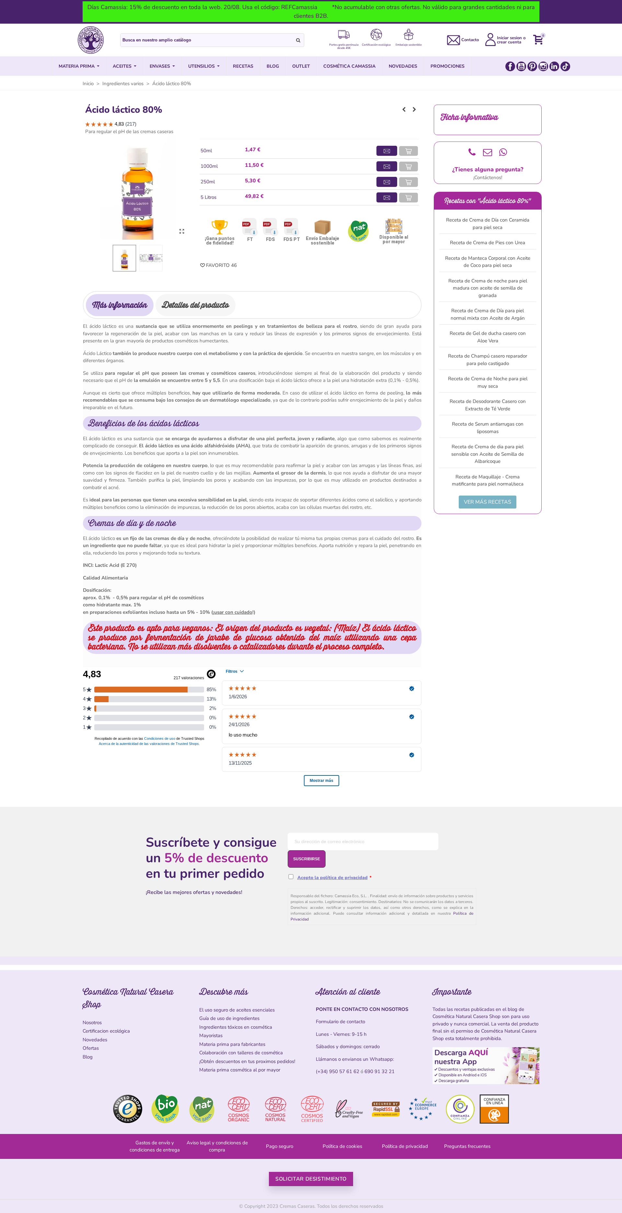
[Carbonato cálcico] (414, 109)
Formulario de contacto (340, 1021)
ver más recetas (487, 502)
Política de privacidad (405, 1146)
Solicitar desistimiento (311, 1179)
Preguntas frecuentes (467, 1146)
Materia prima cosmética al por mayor (239, 1070)
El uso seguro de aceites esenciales (237, 1010)
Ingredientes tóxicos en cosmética (235, 1027)
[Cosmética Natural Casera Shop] (91, 40)
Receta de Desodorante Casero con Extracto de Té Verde (488, 405)
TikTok (565, 66)
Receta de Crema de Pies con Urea (487, 242)
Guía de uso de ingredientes (229, 1018)
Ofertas (91, 1048)
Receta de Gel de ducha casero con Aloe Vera (488, 337)
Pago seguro (279, 1146)
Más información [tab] (119, 305)
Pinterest (532, 66)
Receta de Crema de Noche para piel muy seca (487, 382)
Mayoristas (211, 1035)
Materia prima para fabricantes (232, 1044)
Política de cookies (342, 1146)
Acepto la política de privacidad (332, 878)
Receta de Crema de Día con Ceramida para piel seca (487, 224)
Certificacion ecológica (106, 1031)
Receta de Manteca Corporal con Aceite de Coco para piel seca (487, 262)
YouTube (521, 66)
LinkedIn (554, 66)
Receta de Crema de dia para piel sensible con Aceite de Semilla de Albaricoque (487, 453)
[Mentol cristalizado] (404, 109)
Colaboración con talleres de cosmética (241, 1052)
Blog (88, 1057)
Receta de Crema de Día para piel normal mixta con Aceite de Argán (488, 314)
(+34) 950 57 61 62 (337, 1071)
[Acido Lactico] (182, 231)
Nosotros (92, 1022)
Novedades (95, 1039)
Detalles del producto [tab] (195, 305)
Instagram (543, 66)
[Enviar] (298, 40)
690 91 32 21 (379, 1071)
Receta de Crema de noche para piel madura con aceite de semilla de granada (487, 288)
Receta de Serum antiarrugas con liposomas (488, 428)
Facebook (510, 66)
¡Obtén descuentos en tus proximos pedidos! (247, 1061)
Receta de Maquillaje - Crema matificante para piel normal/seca (488, 480)
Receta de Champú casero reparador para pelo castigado (487, 360)
